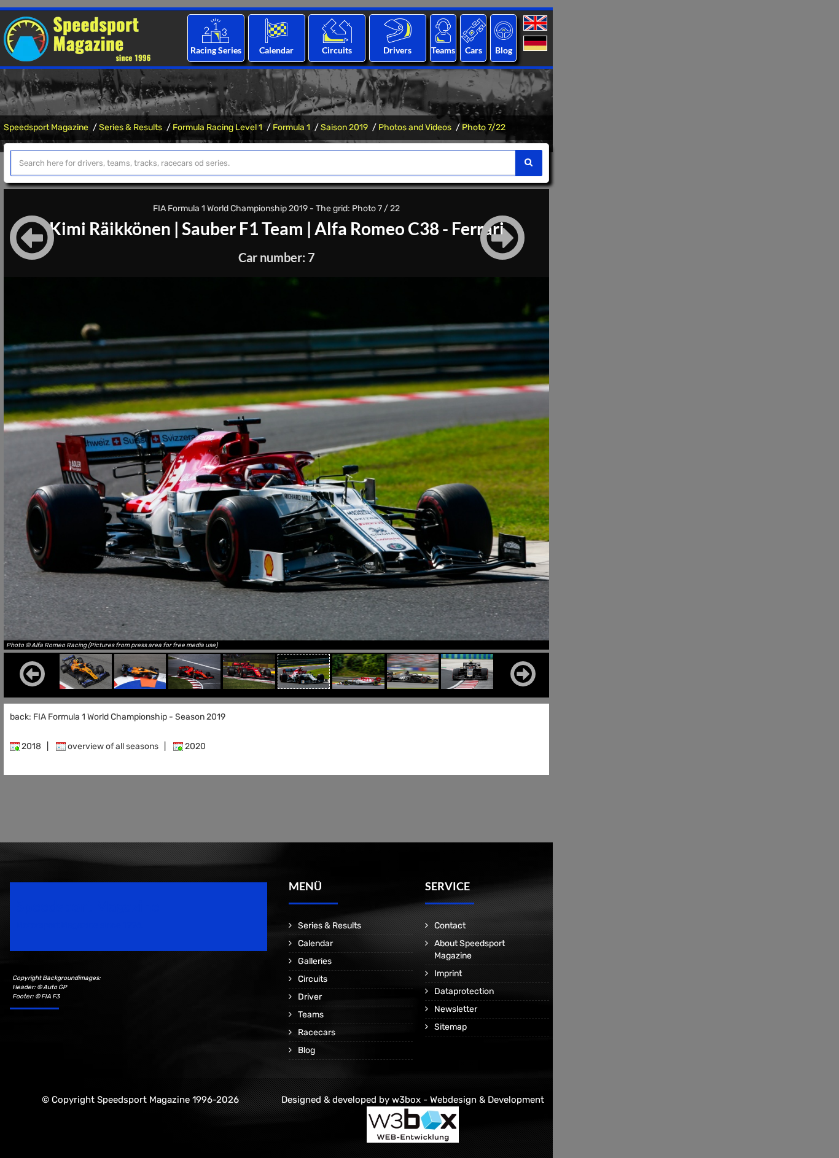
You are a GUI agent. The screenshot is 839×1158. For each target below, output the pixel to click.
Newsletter (455, 1009)
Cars (473, 50)
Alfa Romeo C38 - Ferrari (409, 228)
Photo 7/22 (483, 127)
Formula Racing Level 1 (217, 127)
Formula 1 (291, 127)
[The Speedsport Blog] (503, 30)
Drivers (397, 50)
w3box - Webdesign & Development (468, 1099)
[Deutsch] (536, 44)
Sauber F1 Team (242, 228)
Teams (443, 50)
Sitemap (450, 1027)
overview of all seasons (112, 746)
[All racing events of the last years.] (276, 30)
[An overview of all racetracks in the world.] (337, 30)
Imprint (448, 973)
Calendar (276, 50)
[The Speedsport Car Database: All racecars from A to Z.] (473, 30)
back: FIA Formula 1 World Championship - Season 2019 (117, 717)
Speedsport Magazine (46, 127)
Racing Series (215, 50)
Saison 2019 (344, 127)
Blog (503, 50)
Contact (450, 925)
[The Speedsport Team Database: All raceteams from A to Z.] (443, 30)
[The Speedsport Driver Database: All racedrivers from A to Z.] (398, 30)
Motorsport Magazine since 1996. (80, 925)
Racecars (316, 1032)
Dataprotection (464, 991)
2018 (30, 746)
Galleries (315, 961)
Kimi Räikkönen (110, 228)
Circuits (337, 50)
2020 (194, 746)
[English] (536, 23)
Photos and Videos (414, 127)
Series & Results (130, 127)
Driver (310, 997)
